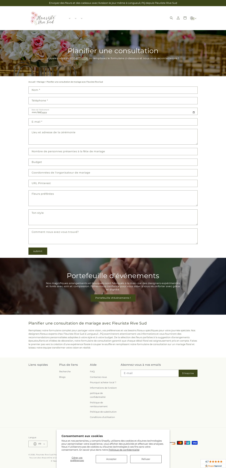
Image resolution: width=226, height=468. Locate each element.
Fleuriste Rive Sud (44, 455)
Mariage (41, 82)
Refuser (145, 459)
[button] (69, 18)
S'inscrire (188, 373)
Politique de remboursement (99, 404)
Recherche (65, 371)
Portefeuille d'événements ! (113, 297)
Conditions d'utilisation (102, 417)
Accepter (111, 459)
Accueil (31, 82)
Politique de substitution (103, 411)
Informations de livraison (103, 387)
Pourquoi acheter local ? (103, 382)
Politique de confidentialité (124, 449)
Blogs (62, 377)
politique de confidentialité (97, 395)
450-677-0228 (79, 58)
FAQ (92, 371)
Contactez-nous (98, 377)
